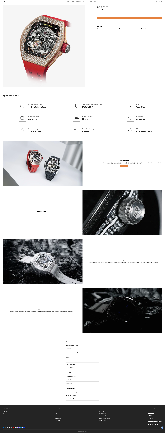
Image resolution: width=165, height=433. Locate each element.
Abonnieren (160, 421)
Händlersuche (57, 415)
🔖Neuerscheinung (92, 1)
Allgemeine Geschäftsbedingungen (104, 416)
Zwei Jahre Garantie (58, 420)
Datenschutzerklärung (102, 413)
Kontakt (56, 413)
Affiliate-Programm (58, 418)
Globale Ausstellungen (58, 416)
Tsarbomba (81, 431)
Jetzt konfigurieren (124, 166)
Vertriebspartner (102, 411)
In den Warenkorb (129, 18)
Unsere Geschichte (58, 411)
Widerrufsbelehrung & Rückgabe (104, 418)
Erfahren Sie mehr (151, 413)
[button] (129, 21)
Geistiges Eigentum (102, 420)
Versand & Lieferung (102, 415)
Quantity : (99, 12)
